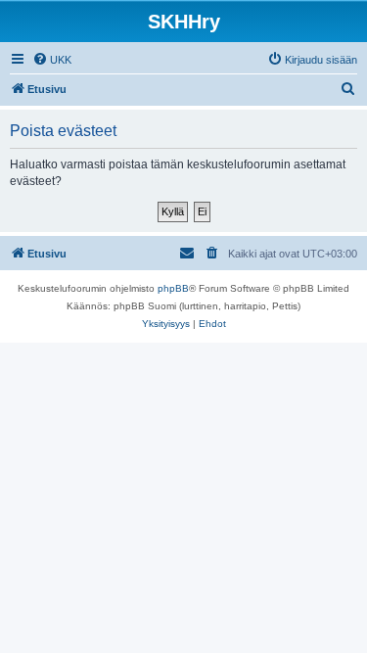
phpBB (173, 288)
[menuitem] (51, 59)
